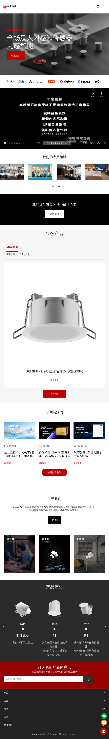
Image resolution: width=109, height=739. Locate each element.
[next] (59, 186)
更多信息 (54, 394)
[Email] (104, 722)
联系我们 (15, 55)
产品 (6, 692)
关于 (6, 717)
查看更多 (12, 175)
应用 (6, 701)
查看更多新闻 (54, 472)
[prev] (52, 186)
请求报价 (54, 213)
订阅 (88, 680)
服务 (6, 709)
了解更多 (54, 519)
